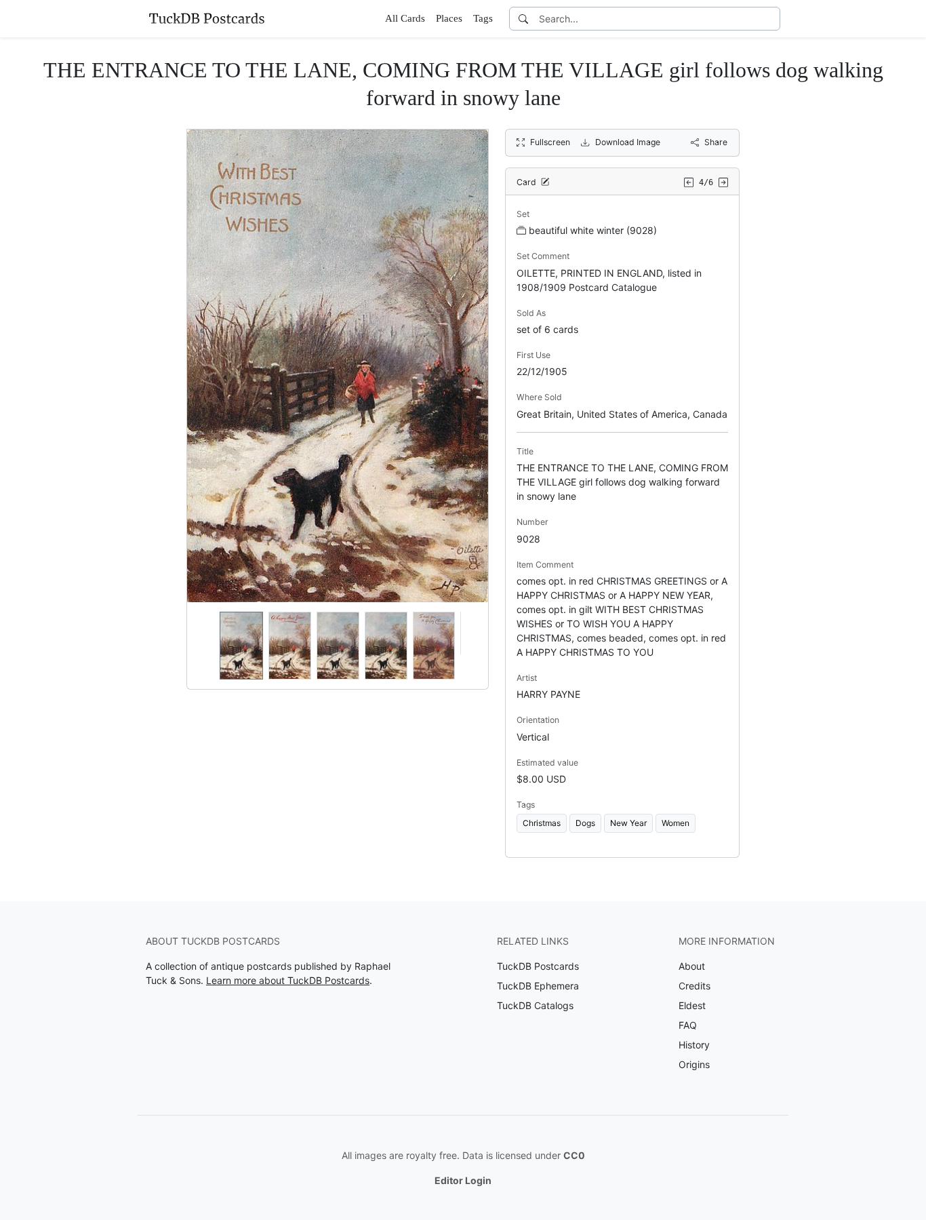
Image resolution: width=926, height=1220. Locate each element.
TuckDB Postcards (538, 966)
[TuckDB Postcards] (207, 18)
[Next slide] (469, 645)
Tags (483, 18)
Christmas (542, 823)
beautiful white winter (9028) (593, 230)
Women (675, 823)
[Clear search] (771, 18)
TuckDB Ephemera (538, 985)
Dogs (585, 823)
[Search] (523, 18)
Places (449, 18)
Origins (694, 1064)
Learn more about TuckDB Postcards (287, 980)
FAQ (688, 1025)
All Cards (405, 18)
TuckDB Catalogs (535, 1005)
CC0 (574, 1155)
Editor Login (463, 1180)
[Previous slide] (206, 645)
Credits (694, 985)
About (692, 966)
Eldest (692, 1005)
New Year (628, 823)
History (694, 1044)
